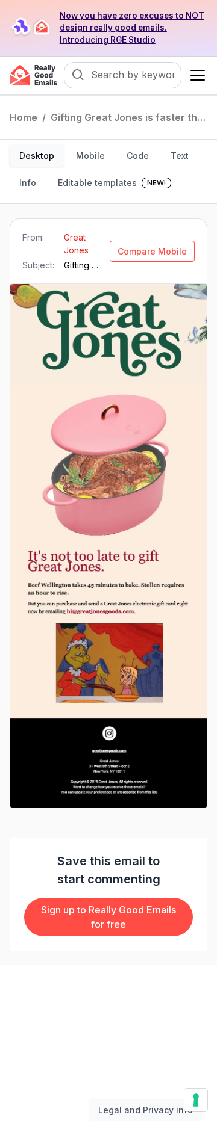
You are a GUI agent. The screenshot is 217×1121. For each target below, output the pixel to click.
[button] (195, 75)
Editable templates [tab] (112, 183)
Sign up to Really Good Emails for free (108, 917)
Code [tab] (138, 155)
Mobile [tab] (90, 155)
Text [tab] (180, 155)
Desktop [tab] (36, 155)
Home (23, 117)
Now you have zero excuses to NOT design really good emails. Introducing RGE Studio (132, 28)
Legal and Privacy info (145, 1110)
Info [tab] (27, 183)
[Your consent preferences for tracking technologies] (195, 1100)
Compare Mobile (152, 251)
